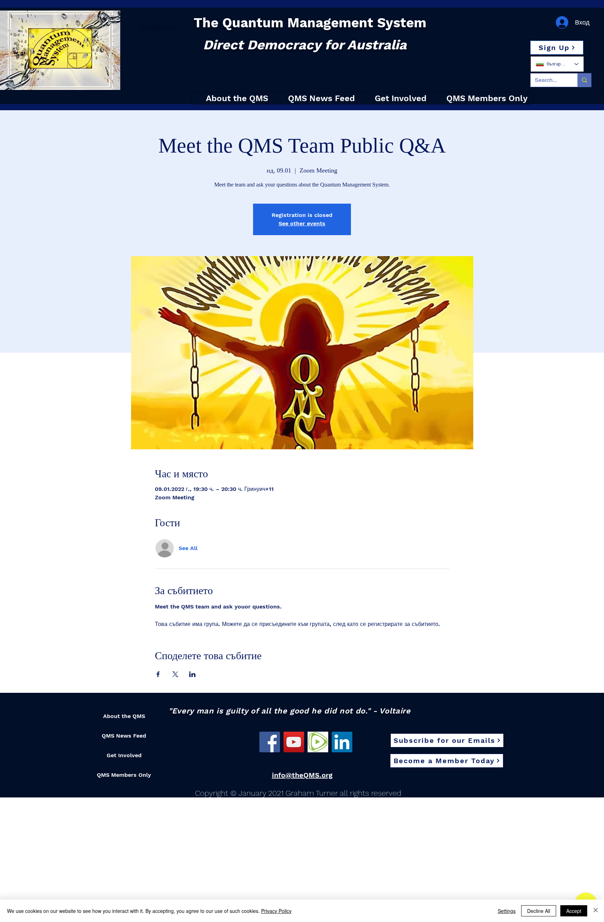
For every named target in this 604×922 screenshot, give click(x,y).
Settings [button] (507, 910)
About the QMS (124, 716)
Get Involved (124, 755)
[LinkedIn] (342, 742)
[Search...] (584, 80)
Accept (573, 910)
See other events (302, 223)
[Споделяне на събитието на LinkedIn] (192, 674)
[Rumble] (318, 742)
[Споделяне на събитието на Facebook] (158, 674)
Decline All (538, 910)
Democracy (153, 25)
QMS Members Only (124, 775)
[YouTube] (293, 742)
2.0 (170, 25)
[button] (556, 48)
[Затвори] (595, 910)
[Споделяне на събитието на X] (175, 674)
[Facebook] (269, 742)
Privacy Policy (276, 910)
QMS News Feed (124, 735)
